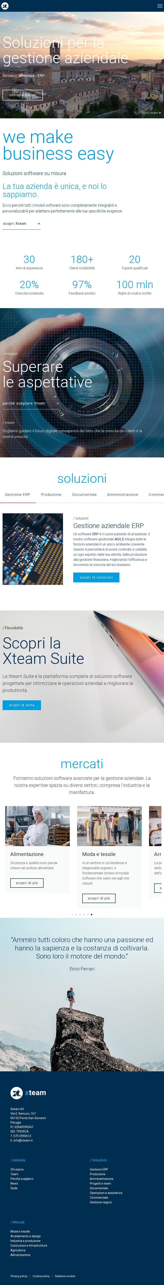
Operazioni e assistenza (106, 1193)
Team (14, 1174)
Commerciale (99, 1197)
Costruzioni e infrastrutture (28, 1245)
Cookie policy (41, 1276)
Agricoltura (17, 1250)
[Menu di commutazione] (160, 6)
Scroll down (150, 113)
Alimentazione (20, 1255)
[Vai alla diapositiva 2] (76, 914)
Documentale (99, 1188)
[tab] (18, 495)
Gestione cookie (65, 1276)
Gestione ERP (99, 1169)
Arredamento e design (25, 1236)
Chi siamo (17, 1169)
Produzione (97, 1174)
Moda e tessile (20, 1231)
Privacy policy (19, 1276)
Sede (14, 1188)
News (14, 1183)
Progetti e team (100, 1183)
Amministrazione (101, 1179)
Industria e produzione (25, 1241)
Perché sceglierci (21, 1179)
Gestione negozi (101, 1202)
